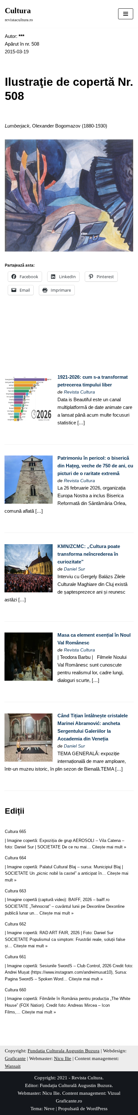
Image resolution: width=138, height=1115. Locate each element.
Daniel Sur (74, 569)
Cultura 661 (15, 956)
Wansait (13, 1066)
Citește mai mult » (109, 847)
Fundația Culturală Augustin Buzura (76, 1085)
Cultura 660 (15, 989)
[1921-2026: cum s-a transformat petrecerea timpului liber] (28, 421)
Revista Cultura (79, 392)
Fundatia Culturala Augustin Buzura (63, 1050)
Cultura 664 (15, 857)
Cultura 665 (15, 831)
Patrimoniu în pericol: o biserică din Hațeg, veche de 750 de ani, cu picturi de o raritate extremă (95, 465)
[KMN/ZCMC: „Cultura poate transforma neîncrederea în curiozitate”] (28, 590)
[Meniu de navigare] (125, 13)
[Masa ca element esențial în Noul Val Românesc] (28, 679)
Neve (49, 1108)
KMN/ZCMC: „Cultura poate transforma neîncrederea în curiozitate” (88, 554)
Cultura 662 (15, 924)
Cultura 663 (15, 891)
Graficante (15, 1058)
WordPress (97, 1108)
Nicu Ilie (62, 1058)
